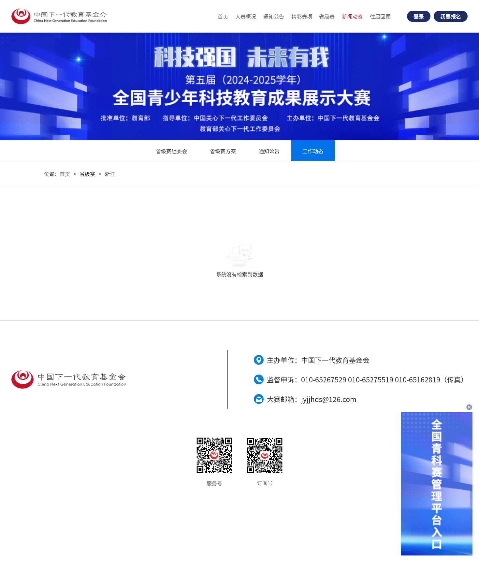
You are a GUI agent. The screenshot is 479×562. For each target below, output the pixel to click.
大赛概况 (245, 16)
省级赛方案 (223, 151)
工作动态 (312, 151)
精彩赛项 (301, 16)
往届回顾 (380, 16)
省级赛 (327, 16)
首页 (223, 16)
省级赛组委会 (171, 151)
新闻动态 (352, 16)
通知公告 (273, 16)
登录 (419, 16)
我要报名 (450, 16)
